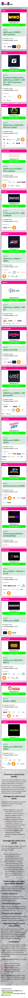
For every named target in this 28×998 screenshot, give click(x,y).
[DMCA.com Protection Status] (7, 993)
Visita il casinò (14, 25)
